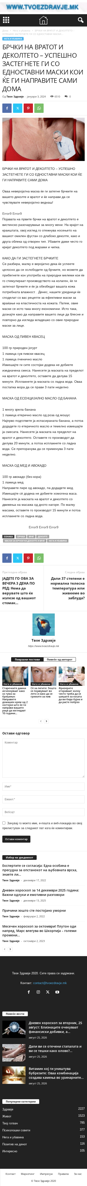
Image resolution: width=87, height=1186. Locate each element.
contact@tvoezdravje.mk (50, 983)
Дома (5, 30)
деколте (43, 536)
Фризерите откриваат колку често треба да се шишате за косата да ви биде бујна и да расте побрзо (70, 695)
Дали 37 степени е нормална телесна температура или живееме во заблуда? (68, 588)
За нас (78, 1174)
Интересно (9, 1151)
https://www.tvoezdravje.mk (43, 646)
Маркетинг (28, 1174)
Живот (6, 1116)
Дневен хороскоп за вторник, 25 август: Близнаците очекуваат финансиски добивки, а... (55, 1027)
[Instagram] (39, 992)
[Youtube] (58, 992)
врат (31, 536)
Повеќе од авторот (59, 659)
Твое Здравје (15, 96)
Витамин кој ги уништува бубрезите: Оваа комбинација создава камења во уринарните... (56, 1073)
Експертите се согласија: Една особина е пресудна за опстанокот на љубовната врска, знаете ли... (39, 870)
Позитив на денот (14, 1144)
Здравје (7, 1109)
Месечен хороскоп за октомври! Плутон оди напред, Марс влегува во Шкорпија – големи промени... (39, 930)
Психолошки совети (16, 1130)
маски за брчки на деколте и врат (25, 540)
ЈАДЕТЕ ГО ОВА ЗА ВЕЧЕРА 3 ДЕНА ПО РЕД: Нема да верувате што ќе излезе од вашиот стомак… (19, 590)
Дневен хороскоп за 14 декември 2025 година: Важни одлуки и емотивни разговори (40, 892)
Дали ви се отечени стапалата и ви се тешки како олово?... (55, 1048)
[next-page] (46, 721)
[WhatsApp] (39, 108)
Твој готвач (10, 1123)
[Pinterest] (28, 108)
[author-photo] (43, 624)
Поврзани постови (27, 659)
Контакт (11, 1174)
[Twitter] (17, 108)
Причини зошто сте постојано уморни (34, 910)
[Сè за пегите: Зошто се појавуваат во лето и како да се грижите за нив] (44, 676)
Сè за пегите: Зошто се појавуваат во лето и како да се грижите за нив (43, 692)
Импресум (46, 1174)
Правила (63, 1174)
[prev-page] (41, 721)
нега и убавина (58, 540)
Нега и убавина (21, 30)
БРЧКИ (21, 536)
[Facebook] (7, 108)
